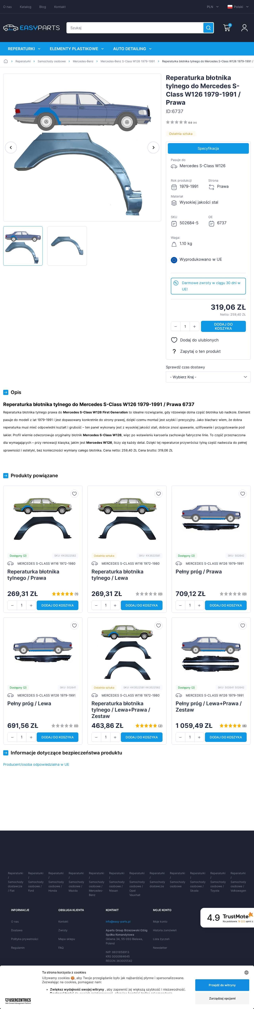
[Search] (208, 28)
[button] (175, 326)
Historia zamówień (165, 930)
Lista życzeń (161, 939)
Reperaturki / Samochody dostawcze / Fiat (15, 881)
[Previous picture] (11, 147)
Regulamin (18, 947)
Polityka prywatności (24, 939)
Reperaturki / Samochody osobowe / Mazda (76, 881)
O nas (7, 7)
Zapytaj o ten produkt (200, 351)
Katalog (25, 7)
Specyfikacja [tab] (208, 148)
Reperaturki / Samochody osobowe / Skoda (198, 881)
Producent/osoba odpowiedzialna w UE (36, 764)
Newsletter (160, 947)
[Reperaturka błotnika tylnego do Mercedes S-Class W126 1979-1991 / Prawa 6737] (22, 245)
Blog (42, 7)
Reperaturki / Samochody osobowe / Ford (36, 881)
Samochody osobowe (52, 61)
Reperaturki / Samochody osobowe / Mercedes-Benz (96, 884)
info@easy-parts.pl (118, 921)
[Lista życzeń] (74, 494)
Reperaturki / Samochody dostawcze (157, 879)
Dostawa (16, 930)
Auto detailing (129, 48)
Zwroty (62, 930)
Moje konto (160, 921)
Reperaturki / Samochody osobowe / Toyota (218, 881)
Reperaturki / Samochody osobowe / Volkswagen (238, 881)
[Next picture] (153, 147)
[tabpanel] (208, 216)
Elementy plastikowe (74, 48)
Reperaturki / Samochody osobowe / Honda (56, 881)
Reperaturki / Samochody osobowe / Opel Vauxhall (137, 884)
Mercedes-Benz (83, 61)
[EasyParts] (31, 27)
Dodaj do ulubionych (199, 340)
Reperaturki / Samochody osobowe (177, 879)
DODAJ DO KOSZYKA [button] (223, 326)
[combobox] (208, 376)
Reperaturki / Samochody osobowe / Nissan (117, 881)
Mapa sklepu (66, 939)
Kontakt (60, 7)
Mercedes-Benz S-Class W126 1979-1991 (128, 61)
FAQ (61, 947)
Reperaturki (21, 48)
